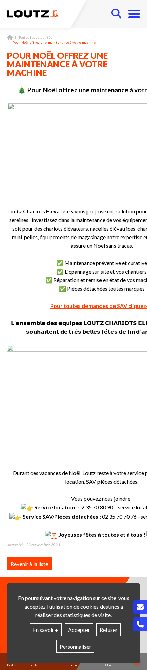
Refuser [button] (108, 629)
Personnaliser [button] (75, 646)
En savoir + (45, 629)
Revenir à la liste (29, 564)
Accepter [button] (79, 629)
